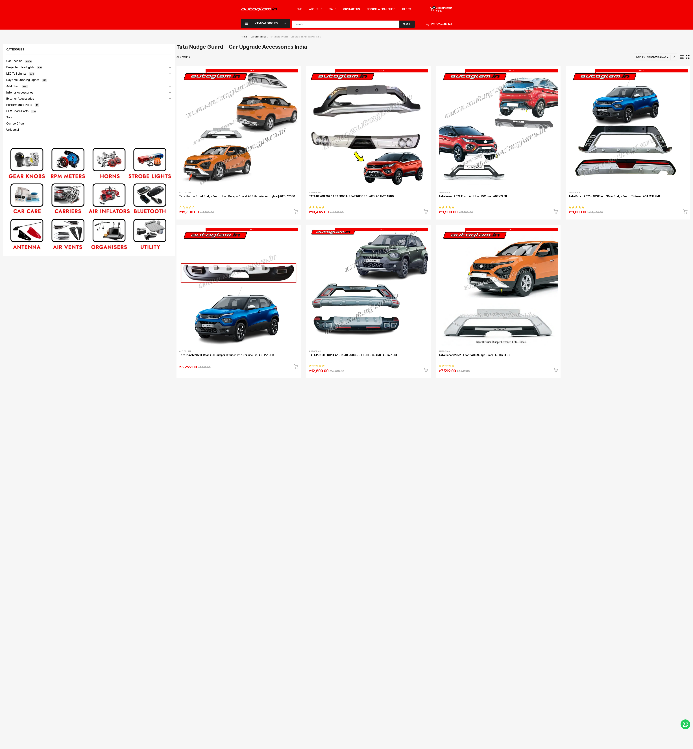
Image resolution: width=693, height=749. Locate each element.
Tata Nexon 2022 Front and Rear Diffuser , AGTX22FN (473, 196)
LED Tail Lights (20, 73)
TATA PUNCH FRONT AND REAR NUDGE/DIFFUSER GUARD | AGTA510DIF (353, 355)
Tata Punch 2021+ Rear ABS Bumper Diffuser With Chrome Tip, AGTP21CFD (226, 355)
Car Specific (19, 61)
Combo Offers (15, 123)
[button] (187, 207)
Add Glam (16, 86)
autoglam (185, 192)
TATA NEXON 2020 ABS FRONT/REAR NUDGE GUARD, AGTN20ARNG (351, 196)
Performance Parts (22, 105)
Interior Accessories (19, 92)
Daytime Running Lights (26, 80)
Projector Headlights (24, 67)
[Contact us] (685, 724)
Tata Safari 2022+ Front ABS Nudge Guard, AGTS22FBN (474, 355)
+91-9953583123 (441, 24)
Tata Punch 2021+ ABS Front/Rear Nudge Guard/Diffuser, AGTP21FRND (614, 196)
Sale (9, 117)
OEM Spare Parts (21, 111)
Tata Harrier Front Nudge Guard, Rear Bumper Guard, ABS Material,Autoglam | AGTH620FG (237, 196)
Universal (12, 129)
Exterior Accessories (20, 98)
